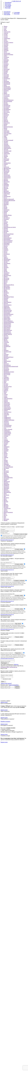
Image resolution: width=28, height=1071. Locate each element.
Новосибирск (7, 327)
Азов (5, 29)
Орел (5, 349)
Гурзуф (5, 138)
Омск (5, 347)
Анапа (5, 39)
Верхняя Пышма (8, 101)
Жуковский (6, 171)
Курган (5, 252)
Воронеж (6, 121)
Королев (6, 229)
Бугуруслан (6, 94)
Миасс (5, 283)
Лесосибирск (7, 263)
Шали (5, 499)
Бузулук (6, 97)
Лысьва (5, 271)
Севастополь (7, 406)
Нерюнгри (6, 306)
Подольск (6, 367)
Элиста (5, 509)
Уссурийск (6, 468)
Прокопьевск (7, 373)
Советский (6, 424)
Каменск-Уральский (9, 199)
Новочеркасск (7, 331)
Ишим (5, 189)
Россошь (6, 385)
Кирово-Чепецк (8, 215)
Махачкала (6, 279)
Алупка (5, 34)
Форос (5, 473)
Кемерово (6, 204)
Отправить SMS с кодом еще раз (9, 667)
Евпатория (6, 159)
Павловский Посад (8, 357)
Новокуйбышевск (8, 321)
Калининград (7, 196)
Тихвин (6, 448)
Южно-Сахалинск (8, 512)
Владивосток (7, 105)
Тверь (5, 445)
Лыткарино (6, 272)
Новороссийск (7, 326)
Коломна (6, 225)
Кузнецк (6, 248)
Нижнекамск (7, 312)
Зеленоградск (7, 176)
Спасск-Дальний (8, 429)
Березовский (7, 82)
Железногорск (7, 168)
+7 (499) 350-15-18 (16, 1)
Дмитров (6, 149)
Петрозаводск (7, 365)
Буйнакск (6, 98)
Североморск (7, 409)
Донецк (5, 155)
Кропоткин (6, 244)
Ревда (5, 381)
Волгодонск (7, 112)
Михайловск (7, 288)
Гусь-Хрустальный (8, 140)
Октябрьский (7, 346)
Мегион (6, 280)
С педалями (8, 6)
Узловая (6, 461)
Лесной (5, 262)
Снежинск (6, 422)
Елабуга (6, 164)
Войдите (16, 664)
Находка (6, 303)
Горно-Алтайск (7, 133)
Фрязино (6, 474)
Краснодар (6, 236)
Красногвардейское (9, 234)
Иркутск (6, 187)
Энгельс (6, 511)
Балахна (6, 62)
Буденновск (7, 96)
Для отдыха (8, 3)
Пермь (5, 362)
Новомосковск (7, 323)
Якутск (5, 515)
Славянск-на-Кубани (9, 420)
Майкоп (6, 276)
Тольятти (6, 450)
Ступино (6, 436)
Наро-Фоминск (7, 302)
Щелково (6, 507)
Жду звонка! (18, 623)
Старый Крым (7, 432)
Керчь (5, 205)
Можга (5, 290)
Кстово (5, 247)
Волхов (5, 117)
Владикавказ (7, 106)
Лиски (5, 268)
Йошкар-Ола (7, 192)
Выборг (6, 124)
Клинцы (6, 221)
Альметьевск (7, 38)
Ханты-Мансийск (8, 477)
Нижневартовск (8, 310)
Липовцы (6, 267)
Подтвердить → (4, 663)
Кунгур (5, 251)
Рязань (5, 391)
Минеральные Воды (9, 284)
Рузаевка (6, 389)
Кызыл (5, 256)
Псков (5, 375)
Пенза (5, 359)
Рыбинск (6, 390)
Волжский (6, 114)
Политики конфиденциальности (7, 539)
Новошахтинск (7, 333)
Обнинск (6, 341)
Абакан (5, 26)
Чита (5, 496)
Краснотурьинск (8, 242)
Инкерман (6, 185)
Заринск (6, 173)
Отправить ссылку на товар (20, 534)
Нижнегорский (7, 311)
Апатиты (6, 45)
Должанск (6, 152)
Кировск (6, 216)
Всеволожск (7, 122)
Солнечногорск (7, 425)
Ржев (5, 382)
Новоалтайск (7, 318)
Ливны (5, 264)
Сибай (5, 416)
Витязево (6, 104)
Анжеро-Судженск (8, 42)
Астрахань (6, 57)
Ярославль (6, 519)
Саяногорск (7, 402)
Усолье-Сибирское (8, 466)
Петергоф (6, 363)
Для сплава (7, 7)
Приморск (6, 370)
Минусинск (7, 286)
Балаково (6, 61)
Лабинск (6, 258)
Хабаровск (6, 476)
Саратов (6, 401)
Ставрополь (7, 430)
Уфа (5, 469)
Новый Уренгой (8, 334)
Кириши (6, 211)
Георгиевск (6, 132)
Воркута (6, 120)
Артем (5, 51)
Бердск (5, 80)
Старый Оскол (7, 433)
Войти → (3, 681)
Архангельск (7, 53)
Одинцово (6, 342)
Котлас (5, 232)
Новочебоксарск (8, 330)
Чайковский (7, 481)
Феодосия (6, 470)
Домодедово (7, 153)
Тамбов (5, 444)
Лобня (5, 270)
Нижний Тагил (7, 315)
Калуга (5, 197)
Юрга (5, 513)
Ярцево (5, 520)
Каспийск (6, 203)
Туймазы (6, 457)
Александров (7, 31)
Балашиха (6, 63)
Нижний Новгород (8, 314)
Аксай (5, 30)
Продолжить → (18, 653)
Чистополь (6, 495)
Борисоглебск (7, 89)
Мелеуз (5, 282)
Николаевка (7, 317)
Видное (5, 102)
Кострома (6, 231)
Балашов (6, 65)
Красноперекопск (8, 240)
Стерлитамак (7, 434)
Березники (6, 81)
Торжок (5, 453)
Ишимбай (6, 191)
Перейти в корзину (5, 721)
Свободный (7, 405)
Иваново (6, 180)
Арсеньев (6, 50)
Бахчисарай (6, 69)
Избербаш (6, 184)
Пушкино (6, 377)
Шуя (5, 503)
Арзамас (6, 46)
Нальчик (6, 300)
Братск (5, 92)
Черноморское (7, 492)
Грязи (5, 136)
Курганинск (7, 254)
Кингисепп (6, 209)
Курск (5, 255)
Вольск (5, 118)
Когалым (6, 224)
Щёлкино (6, 505)
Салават (6, 394)
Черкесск (6, 489)
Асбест (5, 55)
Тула (5, 458)
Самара (5, 397)
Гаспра (5, 129)
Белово (5, 73)
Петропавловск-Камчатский (11, 366)
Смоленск (6, 421)
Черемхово (6, 487)
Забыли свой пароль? (6, 683)
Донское (6, 156)
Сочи (5, 428)
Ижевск (6, 183)
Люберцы (6, 274)
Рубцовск (6, 387)
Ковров (5, 223)
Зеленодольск (7, 177)
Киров (5, 212)
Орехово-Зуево (7, 351)
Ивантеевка (7, 181)
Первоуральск (7, 361)
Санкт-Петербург (8, 398)
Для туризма (8, 5)
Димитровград (7, 148)
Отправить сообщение (19, 580)
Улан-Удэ (6, 462)
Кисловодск (7, 217)
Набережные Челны (9, 296)
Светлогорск (7, 404)
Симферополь (7, 417)
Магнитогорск (7, 275)
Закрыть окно (4, 702)
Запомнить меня (7, 679)
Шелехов (6, 501)
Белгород (6, 70)
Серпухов (6, 413)
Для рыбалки (8, 2)
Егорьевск (6, 160)
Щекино (6, 504)
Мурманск (6, 292)
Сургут (5, 438)
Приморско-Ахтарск (9, 371)
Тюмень (6, 460)
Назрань (6, 299)
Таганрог (6, 442)
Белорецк (6, 77)
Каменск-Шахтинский (9, 200)
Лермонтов (6, 260)
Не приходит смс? (13, 663)
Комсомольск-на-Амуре (10, 227)
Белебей (6, 72)
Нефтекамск (7, 307)
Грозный (6, 134)
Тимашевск (6, 446)
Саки (5, 393)
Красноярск (7, 243)
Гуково (5, 137)
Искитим (6, 188)
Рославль (6, 383)
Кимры (5, 208)
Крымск (6, 246)
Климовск (6, 219)
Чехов (5, 493)
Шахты (5, 500)
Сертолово (6, 414)
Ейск (5, 161)
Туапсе (5, 456)
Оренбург (6, 350)
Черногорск (7, 491)
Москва (5, 291)
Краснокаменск (7, 238)
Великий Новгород (8, 100)
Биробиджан (7, 86)
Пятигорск (6, 378)
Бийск (5, 85)
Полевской (6, 369)
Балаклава (6, 59)
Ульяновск (6, 464)
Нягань (5, 339)
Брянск (5, 93)
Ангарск (6, 41)
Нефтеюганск (7, 308)
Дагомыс (6, 141)
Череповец (6, 488)
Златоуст (6, 179)
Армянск (6, 49)
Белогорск (6, 74)
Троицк (5, 454)
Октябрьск (6, 345)
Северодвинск (7, 408)
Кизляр (5, 207)
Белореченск (7, 78)
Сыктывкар (6, 441)
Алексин (6, 33)
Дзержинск (6, 145)
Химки (5, 480)
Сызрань (6, 440)
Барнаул (6, 66)
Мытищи (6, 295)
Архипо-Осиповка (8, 54)
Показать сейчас (19, 637)
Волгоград (6, 110)
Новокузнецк (7, 319)
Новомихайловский (9, 322)
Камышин (6, 201)
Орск (5, 353)
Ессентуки (6, 167)
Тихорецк (6, 449)
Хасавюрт (6, 478)
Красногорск (7, 235)
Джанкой (6, 144)
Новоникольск (7, 325)
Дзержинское (7, 146)
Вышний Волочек (8, 126)
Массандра (6, 278)
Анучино (6, 43)
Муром (5, 294)
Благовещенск (7, 88)
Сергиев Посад (7, 412)
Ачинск (6, 58)
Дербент (6, 142)
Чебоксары (6, 484)
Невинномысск (7, 304)
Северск (6, 410)
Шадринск (6, 497)
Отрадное (6, 354)
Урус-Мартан (7, 465)
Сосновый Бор (7, 426)
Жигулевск (6, 169)
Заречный (6, 172)
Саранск (6, 400)
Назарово (6, 298)
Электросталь (7, 508)
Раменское (6, 379)
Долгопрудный (7, 151)
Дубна (5, 157)
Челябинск (6, 485)
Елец (5, 165)
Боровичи (6, 90)
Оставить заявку (19, 549)
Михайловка (7, 287)
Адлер (5, 27)
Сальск (5, 395)
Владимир (6, 108)
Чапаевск (6, 483)
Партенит (6, 358)
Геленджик (6, 130)
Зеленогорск (7, 175)
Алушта (6, 35)
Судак (5, 437)
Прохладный (7, 374)
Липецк (6, 266)
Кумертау (6, 250)
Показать (17, 686)
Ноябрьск (6, 338)
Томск (5, 452)
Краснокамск (7, 239)
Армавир (6, 47)
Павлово (6, 355)
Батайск (6, 67)
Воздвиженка (7, 109)
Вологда (6, 116)
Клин (5, 220)
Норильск (6, 337)
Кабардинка (7, 193)
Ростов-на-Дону (8, 386)
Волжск (6, 113)
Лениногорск (7, 259)
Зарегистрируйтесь (14, 685)
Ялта (5, 516)
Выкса (5, 125)
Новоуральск (7, 329)
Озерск (5, 343)
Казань (5, 195)
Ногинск (6, 335)
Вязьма (5, 128)
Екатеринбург (7, 163)
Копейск (6, 228)
